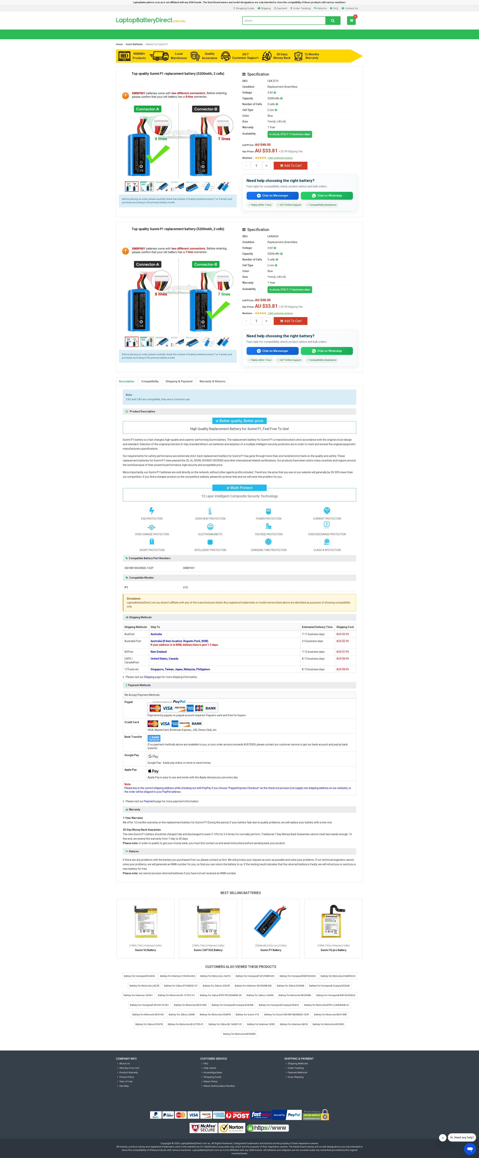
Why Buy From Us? (129, 1068)
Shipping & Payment (179, 381)
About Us (124, 1063)
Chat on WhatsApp (329, 195)
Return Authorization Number (219, 1086)
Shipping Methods (298, 1063)
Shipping (266, 8)
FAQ (335, 8)
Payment (282, 8)
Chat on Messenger (275, 195)
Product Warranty (128, 1072)
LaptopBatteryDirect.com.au (176, 20)
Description (126, 381)
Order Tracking (302, 8)
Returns (322, 8)
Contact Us (351, 8)
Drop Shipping (295, 1077)
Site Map (124, 1086)
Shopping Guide (245, 8)
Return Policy (210, 1081)
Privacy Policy (126, 1077)
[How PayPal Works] (287, 1115)
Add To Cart (292, 166)
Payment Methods (297, 1072)
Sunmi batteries (134, 44)
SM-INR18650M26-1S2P (139, 567)
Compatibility (150, 381)
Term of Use (125, 1081)
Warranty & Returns (212, 381)
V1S (185, 587)
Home (119, 44)
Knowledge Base (213, 1072)
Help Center (210, 1068)
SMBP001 (189, 567)
